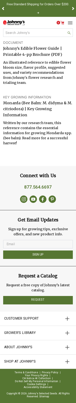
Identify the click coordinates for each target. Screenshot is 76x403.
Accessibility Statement (38, 387)
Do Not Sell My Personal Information (36, 381)
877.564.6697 (38, 187)
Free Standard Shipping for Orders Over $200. (38, 4)
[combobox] (38, 32)
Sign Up (38, 254)
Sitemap (44, 396)
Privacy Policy (50, 372)
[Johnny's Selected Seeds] (14, 22)
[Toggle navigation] (68, 22)
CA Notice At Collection (36, 378)
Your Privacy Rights (36, 375)
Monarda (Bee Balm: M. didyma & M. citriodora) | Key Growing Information (37, 109)
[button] (3, 8)
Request (38, 299)
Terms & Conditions (26, 372)
